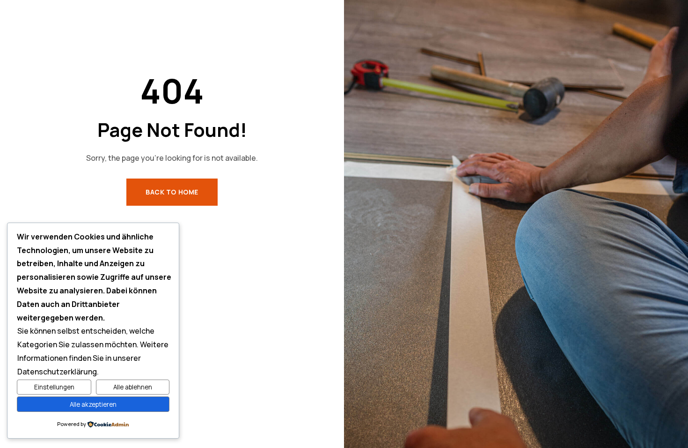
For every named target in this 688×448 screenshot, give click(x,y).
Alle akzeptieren (93, 404)
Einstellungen (54, 387)
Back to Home (172, 191)
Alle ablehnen (132, 387)
